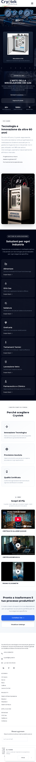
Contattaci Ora (17, 618)
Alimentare (4, 712)
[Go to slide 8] (20, 68)
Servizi (3, 680)
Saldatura (4, 718)
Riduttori (3, 699)
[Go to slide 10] (30, 68)
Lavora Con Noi (5, 688)
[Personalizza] (31, 758)
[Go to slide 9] (25, 68)
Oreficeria (4, 721)
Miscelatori (4, 702)
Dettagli (8, 753)
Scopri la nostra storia (10, 167)
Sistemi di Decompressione (9, 696)
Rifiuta (23, 757)
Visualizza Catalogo (18, 624)
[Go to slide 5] (6, 68)
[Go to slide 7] (16, 68)
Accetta (12, 757)
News (2, 682)
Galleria (3, 685)
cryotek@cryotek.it (9, 657)
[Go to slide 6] (11, 68)
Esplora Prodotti (18, 100)
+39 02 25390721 (8, 652)
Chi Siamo (4, 677)
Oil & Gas (4, 715)
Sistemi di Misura (6, 704)
